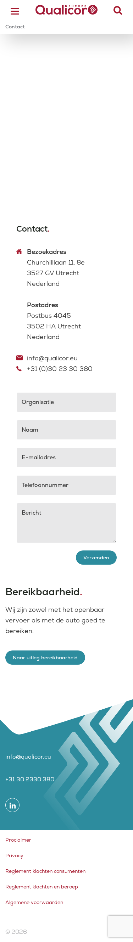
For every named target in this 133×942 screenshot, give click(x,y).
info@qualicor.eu (52, 358)
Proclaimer (18, 840)
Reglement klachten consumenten (45, 871)
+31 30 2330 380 (29, 779)
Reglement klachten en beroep (41, 886)
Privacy (14, 855)
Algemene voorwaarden (34, 902)
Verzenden (96, 557)
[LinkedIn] (12, 805)
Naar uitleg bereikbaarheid (45, 657)
